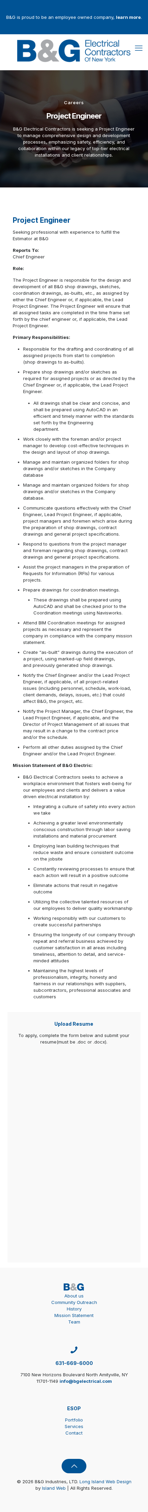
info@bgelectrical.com (86, 1381)
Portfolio (74, 1420)
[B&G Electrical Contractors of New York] (74, 50)
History (74, 1309)
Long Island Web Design (105, 1481)
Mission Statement (74, 1315)
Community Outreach (74, 1302)
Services (74, 1426)
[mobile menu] (139, 48)
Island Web (54, 1488)
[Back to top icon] (74, 1466)
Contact (74, 1433)
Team (74, 1322)
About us (74, 1295)
